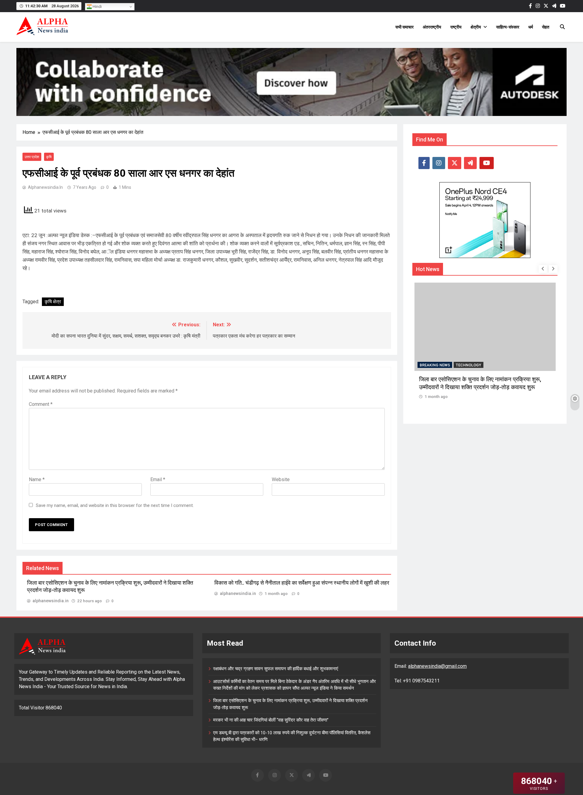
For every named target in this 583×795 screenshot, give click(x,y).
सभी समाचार (404, 27)
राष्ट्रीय (456, 27)
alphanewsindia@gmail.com (437, 666)
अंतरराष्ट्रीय (432, 27)
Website (281, 479)
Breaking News (435, 365)
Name (37, 479)
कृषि (49, 157)
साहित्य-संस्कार (507, 27)
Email (157, 479)
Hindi (97, 6)
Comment (41, 404)
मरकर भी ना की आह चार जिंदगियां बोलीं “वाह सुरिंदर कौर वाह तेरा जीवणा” (271, 720)
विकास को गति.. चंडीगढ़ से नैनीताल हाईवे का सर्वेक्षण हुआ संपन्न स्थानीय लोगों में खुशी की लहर (301, 583)
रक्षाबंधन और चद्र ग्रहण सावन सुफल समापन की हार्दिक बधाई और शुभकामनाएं (275, 668)
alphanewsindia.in (45, 187)
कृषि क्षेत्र (53, 301)
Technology (468, 365)
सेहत (545, 27)
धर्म (530, 27)
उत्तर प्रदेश (32, 157)
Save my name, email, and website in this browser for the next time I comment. (115, 505)
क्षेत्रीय (476, 27)
